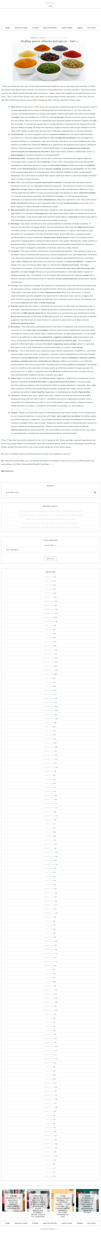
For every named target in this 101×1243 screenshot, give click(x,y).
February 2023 (49, 747)
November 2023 (49, 710)
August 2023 (48, 723)
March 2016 (49, 1083)
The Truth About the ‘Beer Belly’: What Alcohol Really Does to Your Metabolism (50, 523)
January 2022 (49, 799)
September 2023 (49, 718)
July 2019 (49, 921)
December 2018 (49, 949)
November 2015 (49, 1099)
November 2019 (49, 905)
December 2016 (49, 1046)
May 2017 (49, 1026)
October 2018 (49, 957)
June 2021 (48, 828)
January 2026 (49, 605)
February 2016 (49, 1087)
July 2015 (49, 1115)
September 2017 (49, 1010)
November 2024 (48, 662)
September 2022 (49, 767)
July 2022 (48, 775)
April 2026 (49, 593)
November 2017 (48, 1002)
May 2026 (48, 589)
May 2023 (48, 735)
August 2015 (49, 1111)
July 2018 (49, 969)
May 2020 (49, 880)
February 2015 (49, 1136)
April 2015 (49, 1127)
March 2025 (48, 646)
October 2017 (49, 1006)
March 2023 (49, 743)
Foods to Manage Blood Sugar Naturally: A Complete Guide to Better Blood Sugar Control (50, 511)
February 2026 (49, 601)
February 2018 (49, 990)
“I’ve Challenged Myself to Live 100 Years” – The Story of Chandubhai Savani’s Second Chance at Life (63, 1206)
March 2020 (49, 889)
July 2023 (48, 727)
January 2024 (49, 702)
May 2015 (49, 1123)
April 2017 (49, 1030)
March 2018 (49, 986)
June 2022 (49, 779)
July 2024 (48, 678)
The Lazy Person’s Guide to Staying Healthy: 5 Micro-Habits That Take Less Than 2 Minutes (50, 515)
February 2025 (49, 650)
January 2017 (49, 1042)
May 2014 (49, 1172)
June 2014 (49, 1168)
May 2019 (49, 929)
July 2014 (49, 1164)
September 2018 (49, 961)
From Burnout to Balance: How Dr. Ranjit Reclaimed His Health (13, 1202)
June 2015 (49, 1119)
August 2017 (49, 1014)
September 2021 (49, 816)
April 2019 (49, 933)
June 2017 (49, 1022)
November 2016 (49, 1050)
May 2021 (48, 832)
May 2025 (48, 637)
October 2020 (49, 860)
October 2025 (49, 617)
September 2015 (49, 1107)
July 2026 (48, 581)
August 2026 (49, 577)
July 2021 (49, 824)
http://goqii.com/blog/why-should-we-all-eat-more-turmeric (37, 409)
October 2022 (49, 763)
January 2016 (49, 1091)
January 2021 (49, 848)
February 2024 (49, 698)
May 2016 (49, 1075)
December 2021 (49, 803)
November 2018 (49, 953)
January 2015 (49, 1140)
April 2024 (49, 690)
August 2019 (49, 917)
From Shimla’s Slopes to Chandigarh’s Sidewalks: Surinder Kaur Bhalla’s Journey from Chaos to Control (38, 1206)
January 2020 (49, 897)
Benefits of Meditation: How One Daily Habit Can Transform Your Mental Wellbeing (51, 527)
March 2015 (49, 1131)
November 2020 (49, 856)
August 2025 (49, 625)
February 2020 (49, 893)
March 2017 (49, 1034)
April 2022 (49, 787)
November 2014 (49, 1148)
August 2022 (49, 771)
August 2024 (48, 674)
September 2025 (49, 621)
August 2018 (48, 965)
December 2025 (48, 609)
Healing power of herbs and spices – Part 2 (49, 41)
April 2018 (49, 982)
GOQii (50, 3)
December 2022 (49, 755)
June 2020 (49, 876)
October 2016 (49, 1055)
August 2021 (49, 820)
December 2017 (49, 998)
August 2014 (49, 1160)
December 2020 (49, 852)
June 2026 (48, 585)
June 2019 (49, 925)
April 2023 (49, 739)
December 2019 (49, 901)
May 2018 (49, 978)
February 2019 (49, 941)
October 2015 (49, 1103)
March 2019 (49, 937)
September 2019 (49, 913)
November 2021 (49, 808)
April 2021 (49, 836)
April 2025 (49, 642)
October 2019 (49, 909)
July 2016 (49, 1067)
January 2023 (49, 751)
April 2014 (49, 1176)
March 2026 (49, 597)
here (51, 464)
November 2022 (49, 759)
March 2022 (49, 791)
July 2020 (49, 872)
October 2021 (49, 812)
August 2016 (49, 1063)
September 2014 (49, 1156)
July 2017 (49, 1018)
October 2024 (49, 666)
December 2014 (49, 1144)
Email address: (50, 545)
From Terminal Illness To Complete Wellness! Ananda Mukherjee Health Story (87, 1204)
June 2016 (49, 1071)
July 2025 (49, 629)
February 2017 (49, 1038)
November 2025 (49, 613)
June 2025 (49, 633)
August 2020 (49, 868)
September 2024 (49, 670)
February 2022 (49, 795)
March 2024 (48, 694)
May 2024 (48, 686)
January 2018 (49, 994)
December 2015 (49, 1095)
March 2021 (49, 840)
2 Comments (63, 38)
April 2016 (49, 1079)
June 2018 (49, 974)
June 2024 (48, 682)
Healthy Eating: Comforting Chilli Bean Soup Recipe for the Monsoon (50, 519)
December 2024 (48, 658)
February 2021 (49, 844)
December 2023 (48, 706)
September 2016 (49, 1059)
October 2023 (49, 714)
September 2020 (49, 864)
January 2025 (49, 654)
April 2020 (49, 884)
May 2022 (48, 783)
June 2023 (49, 731)
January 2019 (49, 945)
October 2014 (49, 1152)
